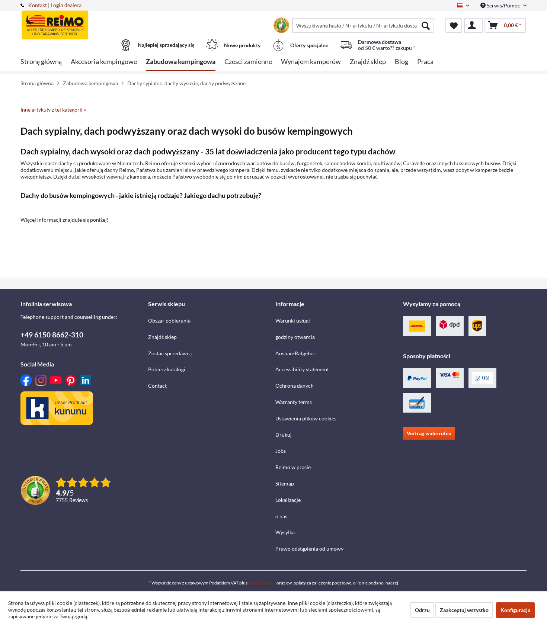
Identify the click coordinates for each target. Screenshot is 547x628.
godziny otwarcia (295, 337)
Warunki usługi (292, 320)
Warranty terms (293, 402)
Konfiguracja (515, 610)
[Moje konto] (473, 25)
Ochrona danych (294, 385)
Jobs (280, 451)
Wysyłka (285, 532)
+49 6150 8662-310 (51, 334)
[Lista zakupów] (453, 25)
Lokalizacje (288, 500)
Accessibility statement (302, 369)
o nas (281, 516)
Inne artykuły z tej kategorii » (53, 109)
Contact (157, 385)
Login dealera (66, 5)
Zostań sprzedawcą (170, 353)
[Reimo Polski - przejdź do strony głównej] (83, 21)
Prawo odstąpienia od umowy (309, 548)
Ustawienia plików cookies (305, 418)
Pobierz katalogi (166, 369)
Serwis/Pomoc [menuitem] (503, 5)
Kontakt (37, 5)
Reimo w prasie (293, 467)
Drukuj (283, 435)
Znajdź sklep (162, 337)
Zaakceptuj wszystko (464, 610)
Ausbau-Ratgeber (295, 353)
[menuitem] (363, 25)
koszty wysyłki (262, 583)
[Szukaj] (426, 25)
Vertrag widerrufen (429, 433)
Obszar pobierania (169, 320)
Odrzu (422, 610)
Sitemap (284, 483)
